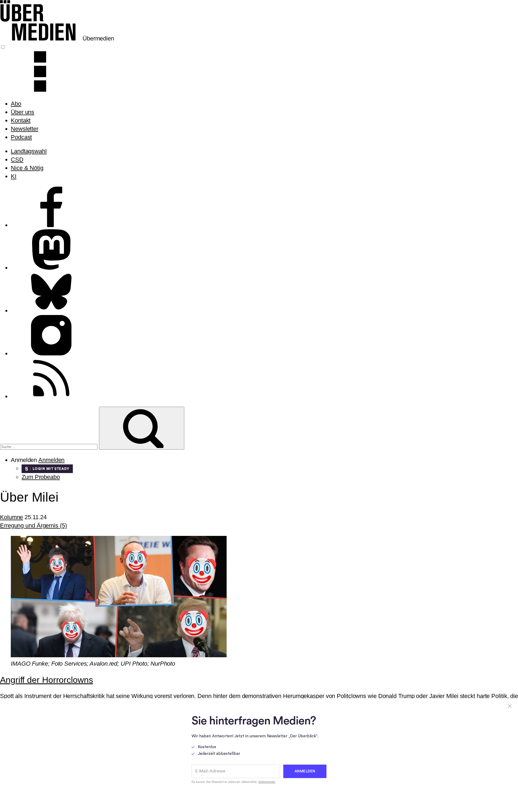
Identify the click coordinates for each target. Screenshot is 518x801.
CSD (17, 159)
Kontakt (20, 120)
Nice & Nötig (27, 168)
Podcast (21, 137)
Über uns (22, 112)
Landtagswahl (29, 151)
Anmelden (51, 460)
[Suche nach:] (49, 446)
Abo (16, 103)
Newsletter (24, 128)
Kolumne (11, 517)
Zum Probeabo (41, 477)
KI (13, 176)
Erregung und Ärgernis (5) (33, 525)
